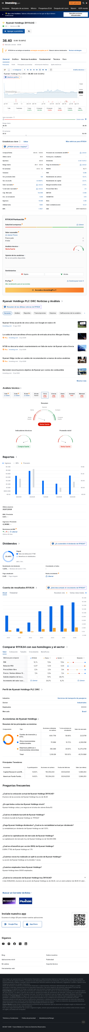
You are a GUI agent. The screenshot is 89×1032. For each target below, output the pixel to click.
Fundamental (44, 59)
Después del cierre (61, 8)
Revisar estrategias (75, 50)
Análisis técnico (11, 388)
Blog (3, 955)
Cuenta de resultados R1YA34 (18, 587)
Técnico (56, 59)
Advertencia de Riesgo (46, 1018)
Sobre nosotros (51, 955)
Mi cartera (5, 964)
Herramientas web (8, 968)
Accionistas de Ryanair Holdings (20, 719)
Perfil (13, 64)
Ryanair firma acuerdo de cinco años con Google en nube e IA (29, 323)
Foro (64, 59)
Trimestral (13, 593)
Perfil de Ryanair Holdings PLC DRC (21, 689)
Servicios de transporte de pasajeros (72, 698)
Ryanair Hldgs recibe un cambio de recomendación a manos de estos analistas (36, 358)
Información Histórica (41, 64)
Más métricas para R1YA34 (76, 141)
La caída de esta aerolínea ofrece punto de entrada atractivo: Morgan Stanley (36, 334)
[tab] (6, 395)
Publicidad (50, 959)
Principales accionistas (25, 64)
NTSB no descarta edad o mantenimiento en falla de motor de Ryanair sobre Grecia (38, 346)
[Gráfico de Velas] (5, 70)
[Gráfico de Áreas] (9, 70)
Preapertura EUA (45, 8)
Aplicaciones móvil (8, 959)
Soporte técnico (52, 964)
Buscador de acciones (20, 8)
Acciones (5, 8)
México (33, 8)
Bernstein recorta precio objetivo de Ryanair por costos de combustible (33, 370)
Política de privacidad (29, 1018)
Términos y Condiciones (10, 1018)
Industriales (81, 703)
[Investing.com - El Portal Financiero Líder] (12, 3)
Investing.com (7, 326)
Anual (5, 593)
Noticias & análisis (29, 59)
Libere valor (80, 119)
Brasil (84, 711)
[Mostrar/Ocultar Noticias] (51, 70)
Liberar (34, 680)
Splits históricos (56, 64)
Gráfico (15, 59)
